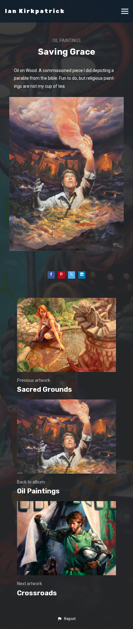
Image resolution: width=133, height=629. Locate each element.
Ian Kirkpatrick (35, 11)
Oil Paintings (66, 40)
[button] (66, 619)
